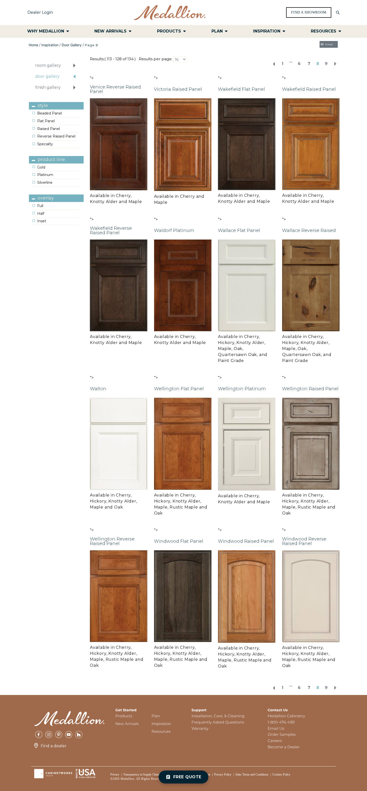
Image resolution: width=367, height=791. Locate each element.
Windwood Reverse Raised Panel (304, 541)
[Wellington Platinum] (246, 443)
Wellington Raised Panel (310, 389)
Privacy (114, 774)
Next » (335, 63)
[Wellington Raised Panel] (311, 443)
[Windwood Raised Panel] (246, 596)
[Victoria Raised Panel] (182, 144)
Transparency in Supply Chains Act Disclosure (151, 774)
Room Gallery (48, 65)
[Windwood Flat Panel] (182, 596)
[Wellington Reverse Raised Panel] (118, 596)
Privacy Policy (222, 774)
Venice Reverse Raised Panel (115, 89)
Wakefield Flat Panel (241, 89)
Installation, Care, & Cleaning (217, 716)
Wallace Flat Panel (239, 230)
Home (33, 45)
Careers (275, 740)
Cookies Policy (281, 774)
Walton (98, 389)
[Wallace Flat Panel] (246, 285)
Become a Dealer (284, 746)
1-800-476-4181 (281, 722)
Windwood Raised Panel (246, 541)
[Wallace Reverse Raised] (311, 285)
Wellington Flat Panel (179, 389)
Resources (161, 731)
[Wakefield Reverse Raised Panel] (118, 284)
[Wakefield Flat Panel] (246, 144)
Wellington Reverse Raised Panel (112, 541)
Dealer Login (40, 12)
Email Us (276, 728)
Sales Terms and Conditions (251, 774)
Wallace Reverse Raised (309, 230)
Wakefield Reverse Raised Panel (111, 231)
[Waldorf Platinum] (182, 284)
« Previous (273, 63)
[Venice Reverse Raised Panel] (118, 144)
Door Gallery (72, 45)
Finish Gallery (48, 87)
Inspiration (49, 45)
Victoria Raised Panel (178, 89)
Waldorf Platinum (174, 230)
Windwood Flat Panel (178, 541)
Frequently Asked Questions (217, 722)
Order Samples (282, 734)
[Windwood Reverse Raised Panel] (311, 596)
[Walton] (118, 443)
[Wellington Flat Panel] (182, 443)
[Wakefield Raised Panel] (311, 144)
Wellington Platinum (242, 389)
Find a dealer (54, 746)
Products (123, 716)
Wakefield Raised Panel (309, 89)
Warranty (199, 728)
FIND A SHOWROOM (308, 12)
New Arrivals (127, 723)
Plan (156, 716)
